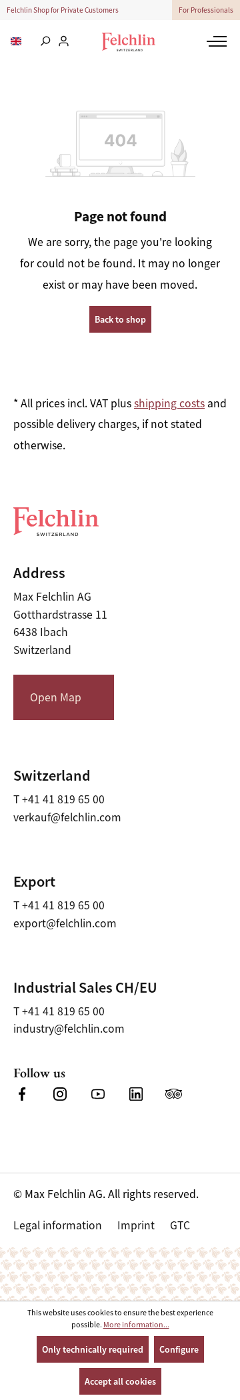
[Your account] (63, 42)
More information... (136, 1324)
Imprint (136, 1225)
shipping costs (169, 403)
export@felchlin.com (65, 923)
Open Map (55, 697)
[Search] (45, 42)
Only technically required (92, 1349)
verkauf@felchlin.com (67, 817)
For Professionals (206, 10)
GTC (180, 1225)
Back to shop (120, 319)
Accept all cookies (120, 1381)
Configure (179, 1349)
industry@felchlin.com (69, 1028)
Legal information (57, 1225)
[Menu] (215, 41)
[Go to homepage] (129, 42)
